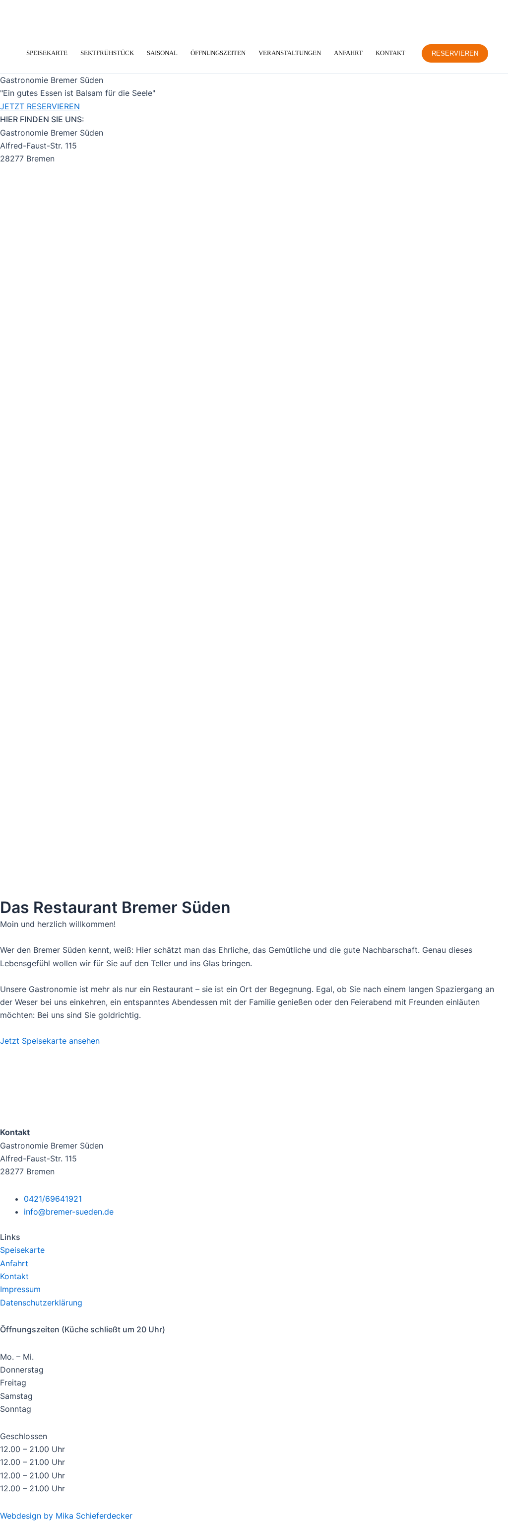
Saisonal (162, 53)
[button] (455, 53)
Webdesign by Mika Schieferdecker (66, 1516)
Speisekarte (46, 53)
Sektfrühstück (107, 53)
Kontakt (390, 53)
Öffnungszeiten (218, 53)
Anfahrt (348, 53)
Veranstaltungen (289, 53)
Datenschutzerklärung (41, 1302)
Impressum (20, 1289)
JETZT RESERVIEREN (40, 106)
